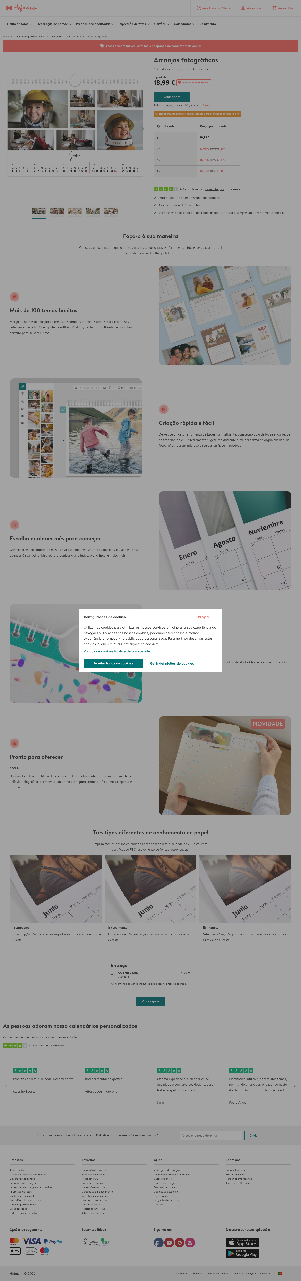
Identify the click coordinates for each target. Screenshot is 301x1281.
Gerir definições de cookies (172, 663)
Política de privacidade (132, 651)
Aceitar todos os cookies (113, 663)
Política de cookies (98, 651)
